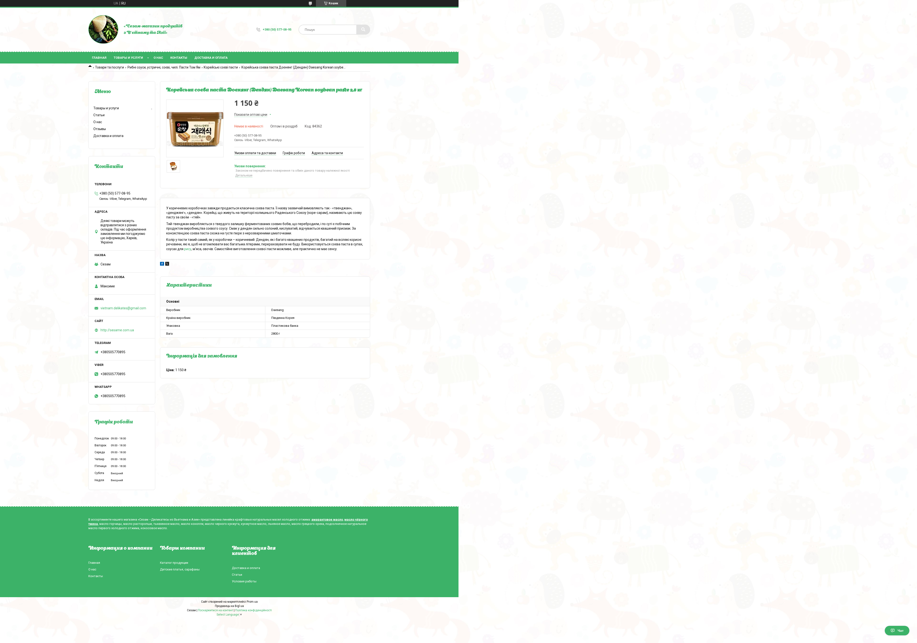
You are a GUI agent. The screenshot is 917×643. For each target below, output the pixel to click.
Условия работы (244, 581)
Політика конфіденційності (253, 610)
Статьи (99, 115)
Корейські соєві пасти (221, 67)
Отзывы (99, 129)
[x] (167, 264)
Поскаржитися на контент (215, 610)
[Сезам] (103, 29)
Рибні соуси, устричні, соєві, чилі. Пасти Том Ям (164, 67)
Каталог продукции (174, 562)
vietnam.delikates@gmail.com (123, 308)
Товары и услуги (128, 57)
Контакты (178, 57)
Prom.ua (252, 601)
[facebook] (162, 264)
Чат (901, 630)
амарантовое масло (327, 519)
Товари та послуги (109, 67)
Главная (99, 57)
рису (187, 249)
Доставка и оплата (211, 57)
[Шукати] (363, 30)
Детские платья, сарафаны (180, 569)
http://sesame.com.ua (117, 330)
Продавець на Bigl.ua (229, 606)
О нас (158, 57)
